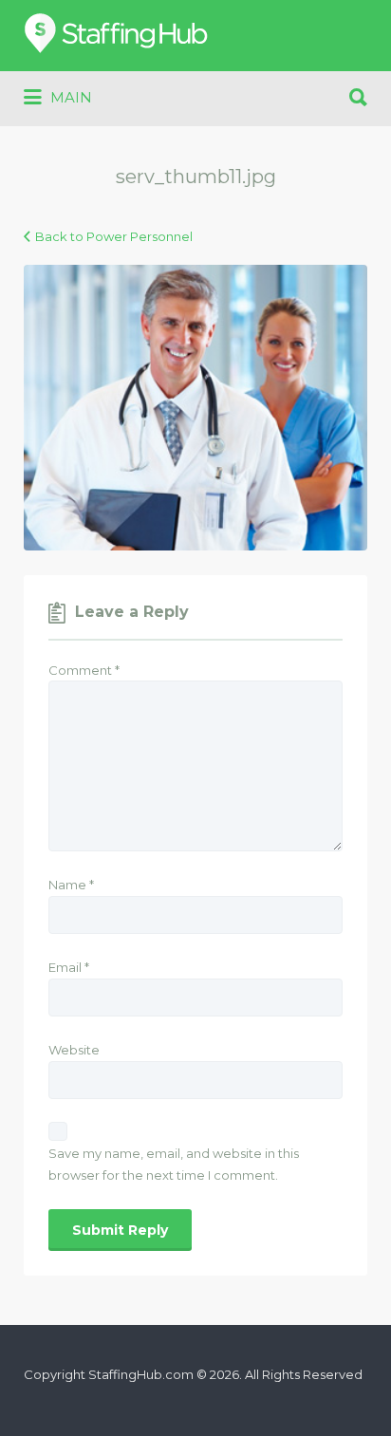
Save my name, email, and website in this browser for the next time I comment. (173, 1164)
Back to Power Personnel (114, 236)
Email (68, 967)
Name (71, 884)
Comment (84, 670)
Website (74, 1049)
